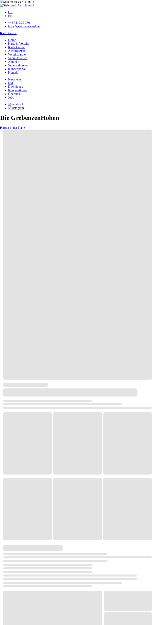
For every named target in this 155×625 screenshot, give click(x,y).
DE (10, 12)
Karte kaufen (8, 33)
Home (12, 40)
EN (10, 16)
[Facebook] (16, 104)
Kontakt (13, 72)
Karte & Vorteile (18, 43)
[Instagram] (16, 108)
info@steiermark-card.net (24, 26)
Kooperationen (17, 90)
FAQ (11, 83)
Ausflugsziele (16, 51)
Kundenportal (17, 69)
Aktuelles (14, 61)
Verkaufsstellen (17, 58)
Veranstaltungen (18, 65)
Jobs (11, 97)
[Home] (17, 5)
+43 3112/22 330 (19, 22)
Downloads (15, 86)
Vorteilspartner (17, 54)
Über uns (14, 94)
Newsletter (15, 79)
